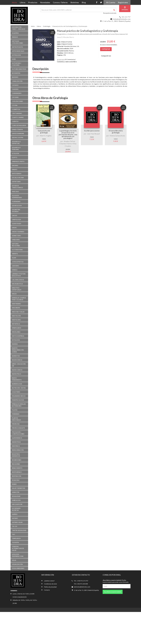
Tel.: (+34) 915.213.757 (81, 581)
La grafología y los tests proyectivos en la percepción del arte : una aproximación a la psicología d (68, 134)
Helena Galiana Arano (117, 136)
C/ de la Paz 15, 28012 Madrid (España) (116, 21)
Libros (22, 2)
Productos (32, 2)
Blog (84, 2)
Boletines (74, 2)
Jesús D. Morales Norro (65, 37)
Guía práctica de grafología (44, 132)
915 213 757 (126, 17)
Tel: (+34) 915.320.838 (81, 584)
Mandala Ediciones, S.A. (71, 46)
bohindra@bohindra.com (121, 19)
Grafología (46, 26)
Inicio (15, 2)
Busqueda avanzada (109, 13)
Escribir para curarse (92, 131)
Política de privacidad (50, 587)
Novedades (45, 2)
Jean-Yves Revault (93, 134)
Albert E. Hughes (46, 136)
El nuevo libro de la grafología (116, 132)
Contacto (47, 590)
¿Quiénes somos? (49, 581)
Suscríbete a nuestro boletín (112, 592)
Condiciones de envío (50, 584)
